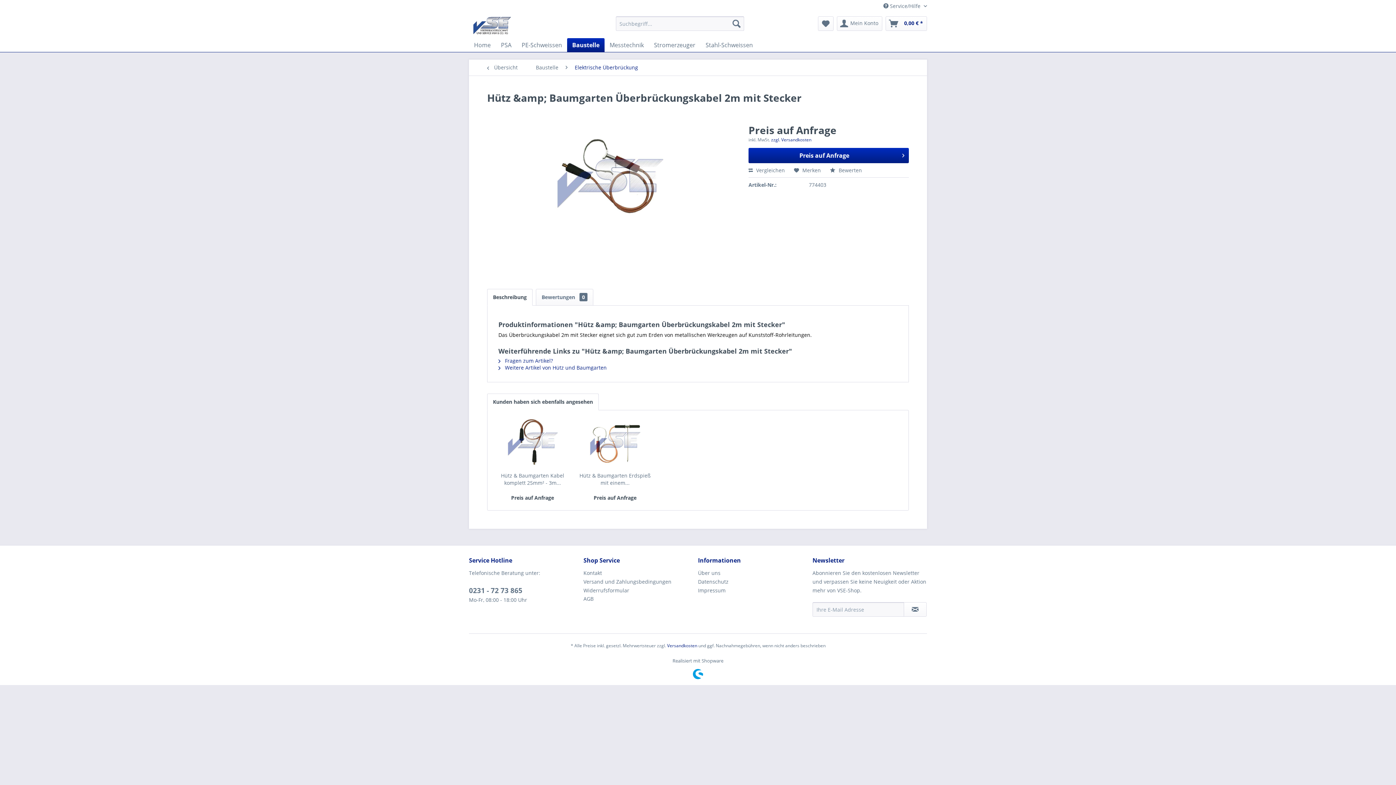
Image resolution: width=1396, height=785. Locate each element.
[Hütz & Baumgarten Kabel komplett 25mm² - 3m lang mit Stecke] (532, 443)
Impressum (712, 590)
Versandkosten (682, 646)
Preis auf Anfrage (824, 156)
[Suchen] (736, 23)
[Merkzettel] (826, 23)
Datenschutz (713, 581)
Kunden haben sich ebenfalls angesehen (543, 401)
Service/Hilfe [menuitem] (905, 6)
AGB (588, 598)
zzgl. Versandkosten (791, 140)
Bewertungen (563, 297)
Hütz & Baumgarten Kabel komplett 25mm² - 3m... (532, 479)
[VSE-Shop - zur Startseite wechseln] (492, 25)
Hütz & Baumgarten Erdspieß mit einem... (615, 479)
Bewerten (849, 170)
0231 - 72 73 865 (495, 590)
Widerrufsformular (606, 590)
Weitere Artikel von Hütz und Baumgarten (555, 367)
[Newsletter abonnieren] (915, 609)
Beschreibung (510, 297)
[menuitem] (680, 23)
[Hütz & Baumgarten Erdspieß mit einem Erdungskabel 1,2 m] (615, 443)
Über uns (709, 572)
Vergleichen (770, 170)
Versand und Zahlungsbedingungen (627, 581)
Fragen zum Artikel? (528, 360)
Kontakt (592, 572)
